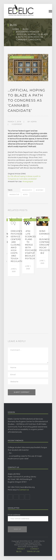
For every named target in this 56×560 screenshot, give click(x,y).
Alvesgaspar (27, 181)
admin (34, 122)
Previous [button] (44, 211)
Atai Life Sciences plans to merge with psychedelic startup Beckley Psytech (32, 245)
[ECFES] (21, 10)
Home (15, 29)
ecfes (25, 194)
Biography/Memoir (27, 32)
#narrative (14, 194)
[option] (14, 246)
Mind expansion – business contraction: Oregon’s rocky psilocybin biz (47, 242)
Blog (26, 29)
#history (39, 190)
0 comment (17, 124)
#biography (27, 190)
